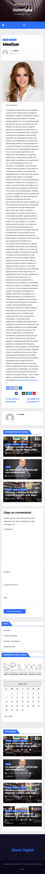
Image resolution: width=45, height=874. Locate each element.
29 (12, 710)
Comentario (8, 529)
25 (28, 706)
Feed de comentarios (12, 641)
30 (17, 710)
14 (6, 701)
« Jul (5, 716)
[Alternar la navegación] (24, 25)
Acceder (7, 630)
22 (12, 706)
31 (22, 710)
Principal (16, 444)
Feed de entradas (10, 636)
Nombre (7, 572)
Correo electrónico (11, 585)
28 (6, 710)
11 (28, 697)
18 (28, 701)
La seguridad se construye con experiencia (21, 471)
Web (5, 598)
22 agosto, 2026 (13, 750)
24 (22, 706)
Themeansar (38, 864)
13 (38, 697)
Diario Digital (22, 10)
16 (17, 701)
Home (22, 869)
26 (33, 706)
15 (12, 701)
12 (33, 697)
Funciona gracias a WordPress (12, 864)
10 (22, 697)
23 (17, 706)
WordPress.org (9, 647)
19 (33, 701)
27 (38, 706)
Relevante (13, 39)
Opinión (5, 39)
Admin (16, 51)
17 (22, 701)
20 (38, 701)
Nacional (8, 444)
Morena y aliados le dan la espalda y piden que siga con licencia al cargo (21, 495)
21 (6, 706)
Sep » (11, 716)
